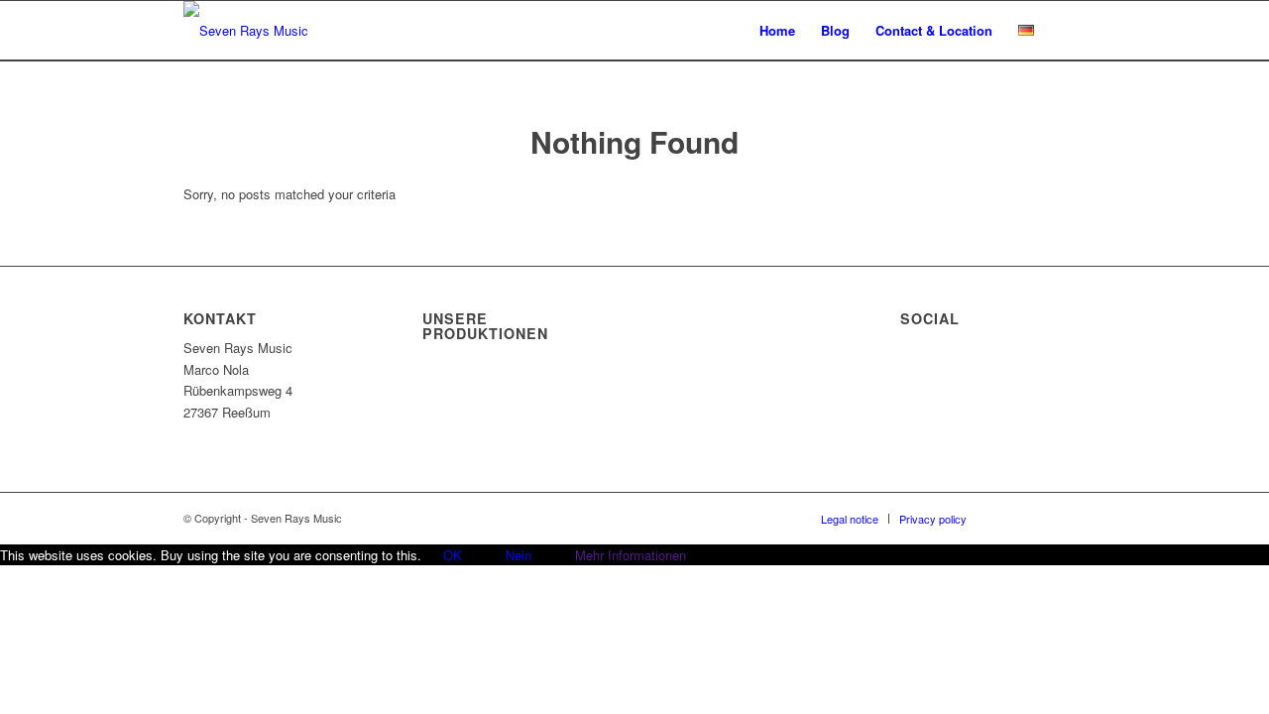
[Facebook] (1011, 518)
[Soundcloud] (1041, 518)
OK (452, 554)
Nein (518, 554)
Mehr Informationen (630, 554)
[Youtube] (1071, 518)
